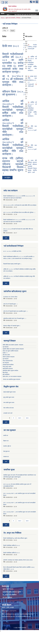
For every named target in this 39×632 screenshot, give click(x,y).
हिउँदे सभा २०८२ (10, 46)
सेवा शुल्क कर (6, 451)
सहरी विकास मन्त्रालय (8, 368)
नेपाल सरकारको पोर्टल (8, 360)
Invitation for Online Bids (10, 296)
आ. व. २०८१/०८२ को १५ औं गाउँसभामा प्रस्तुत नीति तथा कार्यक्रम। (12, 80)
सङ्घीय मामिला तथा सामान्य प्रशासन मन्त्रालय (13, 349)
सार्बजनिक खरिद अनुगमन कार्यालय (10, 370)
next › (19, 418)
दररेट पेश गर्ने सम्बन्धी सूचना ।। (10, 304)
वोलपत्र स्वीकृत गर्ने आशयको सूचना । (12, 325)
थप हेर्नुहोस (7, 177)
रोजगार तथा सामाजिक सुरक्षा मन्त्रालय (11, 379)
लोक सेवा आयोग (6, 354)
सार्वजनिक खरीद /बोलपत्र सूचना (12, 592)
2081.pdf (30, 86)
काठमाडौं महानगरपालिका (8, 364)
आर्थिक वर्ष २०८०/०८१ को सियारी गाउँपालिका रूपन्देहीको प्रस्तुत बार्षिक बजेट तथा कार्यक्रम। (12, 108)
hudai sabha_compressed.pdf (32, 46)
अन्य (6, 238)
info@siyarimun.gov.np (12, 614)
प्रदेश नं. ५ (5, 353)
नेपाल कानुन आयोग (7, 366)
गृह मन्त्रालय (5, 347)
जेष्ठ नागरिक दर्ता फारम (8, 407)
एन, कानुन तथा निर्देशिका (10, 595)
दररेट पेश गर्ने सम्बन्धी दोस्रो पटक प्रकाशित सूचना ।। (15, 311)
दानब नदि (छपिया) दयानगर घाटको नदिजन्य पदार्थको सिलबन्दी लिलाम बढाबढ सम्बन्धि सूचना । (12, 166)
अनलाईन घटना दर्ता (7, 413)
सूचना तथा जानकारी (10, 17)
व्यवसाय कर (6, 456)
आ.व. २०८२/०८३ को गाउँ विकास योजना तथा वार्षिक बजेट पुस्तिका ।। (19, 212)
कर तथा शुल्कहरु (7, 597)
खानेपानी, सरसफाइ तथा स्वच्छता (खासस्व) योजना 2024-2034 (18, 560)
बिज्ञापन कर (6, 440)
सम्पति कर (5, 435)
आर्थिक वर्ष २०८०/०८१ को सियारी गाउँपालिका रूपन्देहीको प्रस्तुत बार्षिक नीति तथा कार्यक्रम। (12, 146)
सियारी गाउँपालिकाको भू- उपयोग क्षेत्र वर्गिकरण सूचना (15, 538)
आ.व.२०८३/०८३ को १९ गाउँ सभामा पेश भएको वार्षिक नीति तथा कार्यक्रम (19, 205)
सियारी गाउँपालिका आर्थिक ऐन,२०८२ (11, 552)
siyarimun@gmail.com (26, 614)
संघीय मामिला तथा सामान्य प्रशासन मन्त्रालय (13, 344)
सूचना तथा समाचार (8, 589)
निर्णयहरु (18, 17)
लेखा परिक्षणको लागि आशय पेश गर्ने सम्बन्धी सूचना (23, 14)
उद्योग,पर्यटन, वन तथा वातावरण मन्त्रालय (12, 376)
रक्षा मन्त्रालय (6, 362)
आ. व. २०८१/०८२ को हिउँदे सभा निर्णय (12, 251)
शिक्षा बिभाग (5, 372)
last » (27, 418)
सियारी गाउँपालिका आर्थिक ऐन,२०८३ (11, 545)
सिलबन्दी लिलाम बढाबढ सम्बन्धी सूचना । (12, 264)
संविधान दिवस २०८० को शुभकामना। (12, 93)
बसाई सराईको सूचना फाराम (9, 392)
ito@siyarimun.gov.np (8, 616)
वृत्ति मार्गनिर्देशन (6, 374)
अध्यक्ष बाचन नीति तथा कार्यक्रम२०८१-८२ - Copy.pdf (32, 80)
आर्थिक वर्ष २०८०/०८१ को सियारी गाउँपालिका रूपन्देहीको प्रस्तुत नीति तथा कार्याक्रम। (12, 127)
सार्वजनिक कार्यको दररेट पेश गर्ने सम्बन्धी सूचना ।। (14, 318)
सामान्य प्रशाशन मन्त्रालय (8, 356)
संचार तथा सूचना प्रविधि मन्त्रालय (10, 351)
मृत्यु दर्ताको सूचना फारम (8, 397)
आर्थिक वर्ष (5, 28)
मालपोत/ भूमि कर (7, 446)
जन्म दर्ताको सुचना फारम (8, 402)
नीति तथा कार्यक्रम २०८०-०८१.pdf (32, 128)
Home (2, 17)
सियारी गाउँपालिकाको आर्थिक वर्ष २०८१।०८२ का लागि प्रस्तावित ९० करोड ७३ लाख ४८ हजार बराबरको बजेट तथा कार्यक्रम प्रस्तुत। (12, 63)
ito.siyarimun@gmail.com (23, 616)
